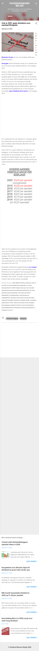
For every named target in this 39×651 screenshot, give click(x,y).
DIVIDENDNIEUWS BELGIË (20, 4)
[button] (36, 23)
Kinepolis (23, 318)
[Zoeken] (36, 4)
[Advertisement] (19, 116)
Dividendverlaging (12, 318)
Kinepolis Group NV (7, 283)
